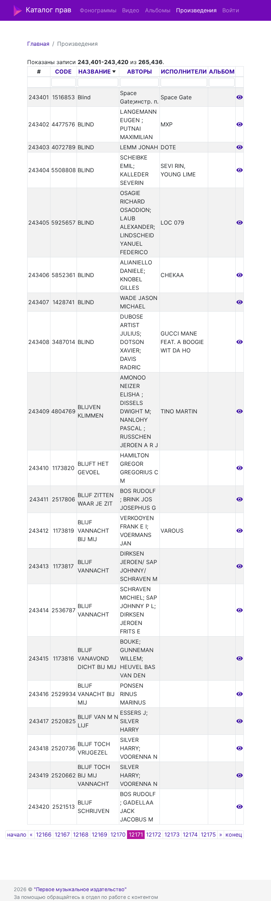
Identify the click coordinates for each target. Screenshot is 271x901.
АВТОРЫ (139, 71)
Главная (38, 43)
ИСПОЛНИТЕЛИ (184, 71)
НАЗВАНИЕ (94, 71)
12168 (81, 834)
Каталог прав (48, 10)
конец (233, 834)
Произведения (196, 10)
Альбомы (157, 10)
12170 (118, 834)
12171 (136, 834)
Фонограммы (98, 10)
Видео (130, 10)
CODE (63, 71)
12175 (208, 834)
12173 (172, 834)
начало (16, 834)
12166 (44, 834)
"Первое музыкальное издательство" (80, 889)
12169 (99, 834)
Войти (230, 10)
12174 (190, 834)
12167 (62, 834)
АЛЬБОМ (222, 71)
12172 (153, 834)
